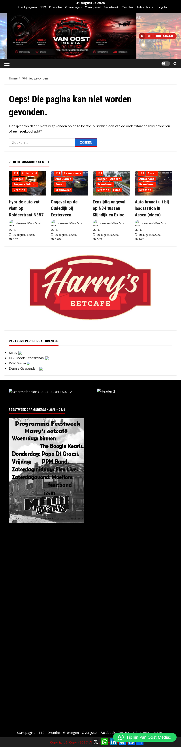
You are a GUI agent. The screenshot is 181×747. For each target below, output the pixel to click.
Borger (18, 179)
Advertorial (145, 7)
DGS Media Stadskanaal (27, 358)
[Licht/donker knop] (165, 63)
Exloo (117, 190)
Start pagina (27, 7)
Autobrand (29, 173)
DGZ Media (18, 363)
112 (43, 7)
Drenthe (55, 7)
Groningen (73, 7)
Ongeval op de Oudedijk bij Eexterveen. (64, 208)
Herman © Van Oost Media (25, 227)
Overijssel (93, 7)
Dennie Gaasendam (24, 368)
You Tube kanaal (160, 36)
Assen (152, 173)
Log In (162, 7)
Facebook (111, 7)
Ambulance (63, 179)
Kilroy (13, 352)
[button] (6, 63)
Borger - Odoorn (25, 184)
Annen (59, 184)
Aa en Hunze (72, 173)
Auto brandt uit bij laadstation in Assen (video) (152, 208)
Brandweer (63, 190)
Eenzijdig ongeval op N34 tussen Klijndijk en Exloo (109, 208)
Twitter (128, 7)
